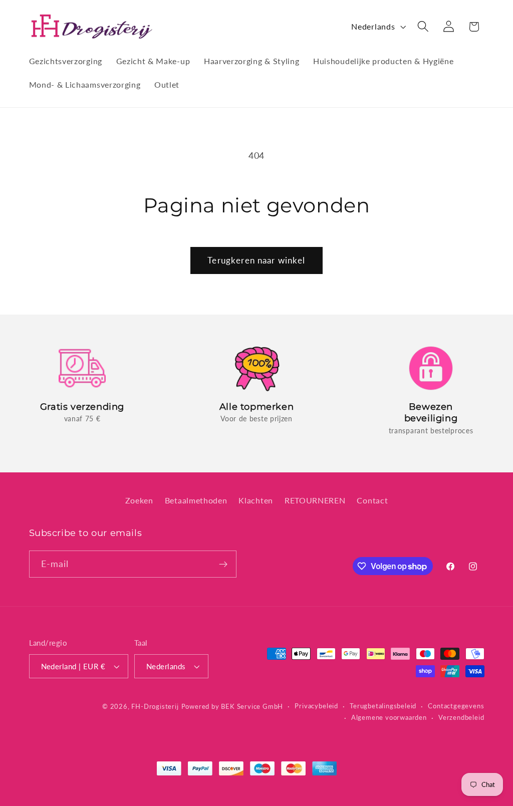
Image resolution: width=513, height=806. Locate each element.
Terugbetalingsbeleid (383, 706)
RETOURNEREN (315, 500)
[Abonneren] (223, 564)
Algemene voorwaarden (389, 717)
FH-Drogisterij (154, 706)
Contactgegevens (456, 706)
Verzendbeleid (461, 717)
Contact (372, 500)
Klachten (255, 500)
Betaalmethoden (196, 500)
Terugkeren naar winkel (256, 260)
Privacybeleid (316, 706)
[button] (423, 27)
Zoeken (139, 500)
